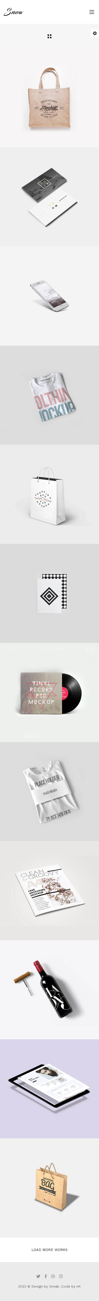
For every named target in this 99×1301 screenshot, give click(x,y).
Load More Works (49, 1250)
